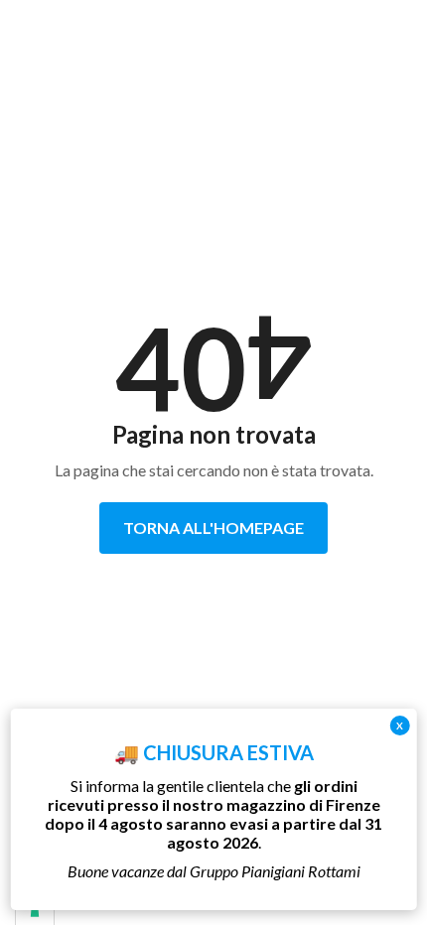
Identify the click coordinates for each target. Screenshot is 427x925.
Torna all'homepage (213, 527)
